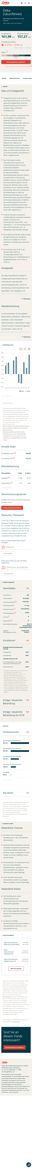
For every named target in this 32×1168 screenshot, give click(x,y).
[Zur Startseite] (5, 3)
